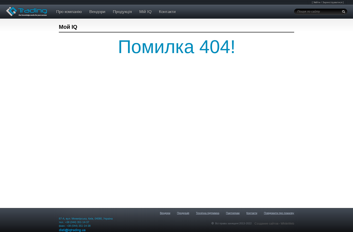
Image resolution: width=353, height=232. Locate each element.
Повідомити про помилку (279, 213)
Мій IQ (145, 11)
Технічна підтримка (207, 213)
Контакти (167, 11)
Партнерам (233, 213)
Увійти (316, 2)
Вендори (97, 11)
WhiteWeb (287, 223)
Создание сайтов (267, 223)
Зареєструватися (332, 2)
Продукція (122, 11)
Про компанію (69, 11)
